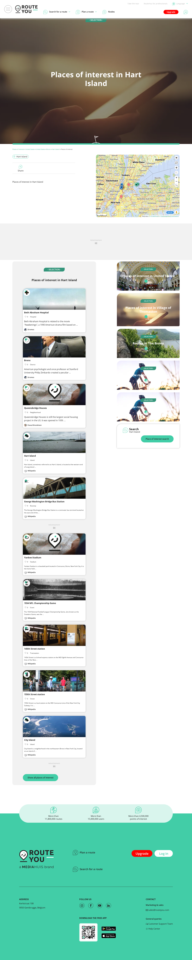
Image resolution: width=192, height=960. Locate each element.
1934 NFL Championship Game (40, 603)
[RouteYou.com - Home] (26, 9)
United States (29, 149)
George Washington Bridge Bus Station (44, 501)
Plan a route (87, 852)
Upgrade (171, 12)
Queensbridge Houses (35, 408)
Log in (163, 853)
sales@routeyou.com (158, 910)
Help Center (154, 928)
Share (21, 170)
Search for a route (91, 869)
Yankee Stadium (32, 557)
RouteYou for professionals (155, 3)
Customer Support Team (160, 923)
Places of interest (18, 149)
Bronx (48, 149)
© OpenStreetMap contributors (169, 216)
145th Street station (34, 648)
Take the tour (133, 3)
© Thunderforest (154, 216)
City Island (29, 740)
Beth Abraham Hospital (36, 312)
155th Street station (34, 694)
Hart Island (55, 149)
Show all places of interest (40, 777)
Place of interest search (157, 438)
